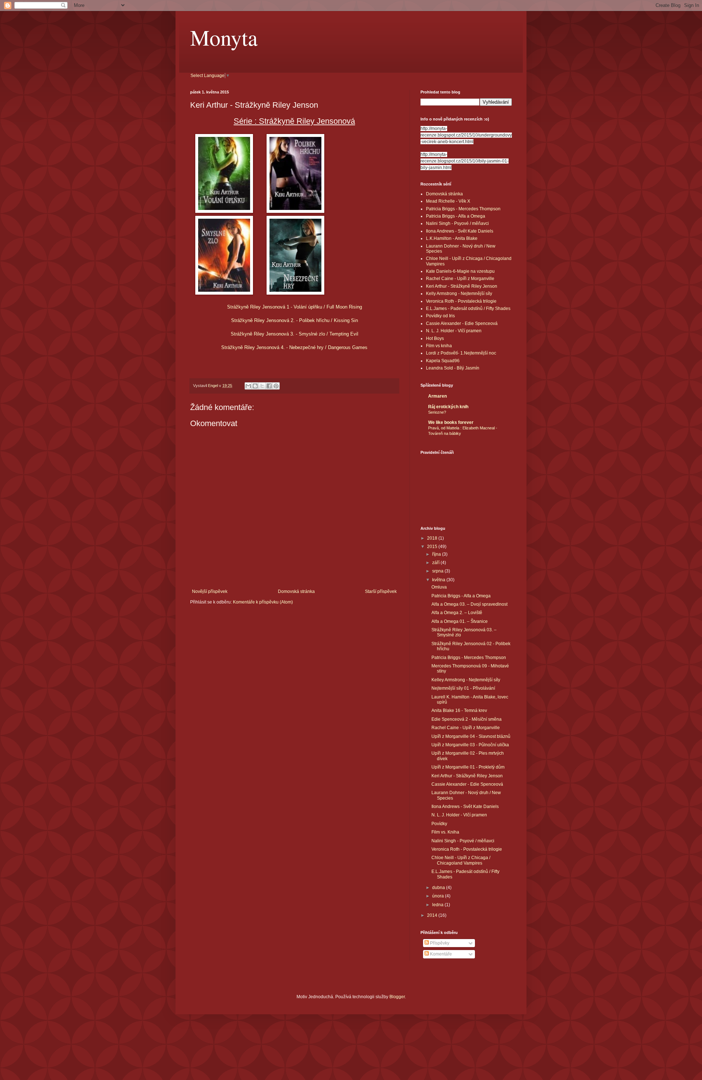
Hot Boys (435, 338)
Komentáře (440, 954)
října (437, 554)
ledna (438, 904)
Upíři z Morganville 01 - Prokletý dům (468, 767)
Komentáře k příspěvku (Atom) (263, 602)
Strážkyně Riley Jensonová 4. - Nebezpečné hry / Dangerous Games (294, 347)
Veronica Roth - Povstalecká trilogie (461, 301)
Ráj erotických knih (448, 406)
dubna (439, 887)
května (439, 579)
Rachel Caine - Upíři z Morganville (460, 278)
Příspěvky (439, 943)
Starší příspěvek (381, 591)
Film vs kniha (439, 345)
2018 (432, 538)
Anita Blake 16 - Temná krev (459, 710)
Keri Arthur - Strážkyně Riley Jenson (461, 286)
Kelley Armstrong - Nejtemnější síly (465, 679)
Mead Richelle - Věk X (448, 201)
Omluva (439, 587)
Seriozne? (437, 412)
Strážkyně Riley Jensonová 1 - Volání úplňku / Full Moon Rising (294, 307)
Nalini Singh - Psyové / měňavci (457, 223)
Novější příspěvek (209, 591)
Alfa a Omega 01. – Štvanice (459, 621)
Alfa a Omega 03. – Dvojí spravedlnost (469, 604)
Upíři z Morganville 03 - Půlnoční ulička (470, 744)
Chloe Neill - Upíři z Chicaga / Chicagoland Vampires (460, 860)
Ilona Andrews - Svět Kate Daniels (459, 231)
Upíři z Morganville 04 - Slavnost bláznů (470, 736)
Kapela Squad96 (443, 360)
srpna (438, 571)
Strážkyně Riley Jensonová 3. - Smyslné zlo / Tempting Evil (294, 334)
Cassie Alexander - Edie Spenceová (462, 323)
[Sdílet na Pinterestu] (276, 386)
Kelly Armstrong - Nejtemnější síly (459, 293)
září (436, 562)
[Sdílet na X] (262, 386)
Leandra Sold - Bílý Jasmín (452, 368)
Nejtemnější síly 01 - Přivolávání (463, 688)
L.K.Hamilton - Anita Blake (452, 238)
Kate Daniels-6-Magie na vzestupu (460, 271)
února (438, 896)
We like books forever (450, 422)
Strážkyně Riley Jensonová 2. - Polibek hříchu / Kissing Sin (294, 320)
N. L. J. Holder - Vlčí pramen (454, 330)
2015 (432, 546)
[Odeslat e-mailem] (248, 386)
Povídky (439, 823)
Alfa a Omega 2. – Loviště (456, 612)
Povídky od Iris (440, 315)
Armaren (437, 396)
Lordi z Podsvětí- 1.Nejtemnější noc (461, 353)
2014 (432, 915)
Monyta (224, 37)
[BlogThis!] (255, 386)
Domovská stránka (296, 591)
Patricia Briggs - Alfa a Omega (455, 216)
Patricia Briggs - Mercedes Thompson (463, 208)
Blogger (397, 996)
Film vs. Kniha (445, 832)
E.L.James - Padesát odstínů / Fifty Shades (468, 308)
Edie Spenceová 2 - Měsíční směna (466, 719)
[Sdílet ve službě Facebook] (269, 386)
